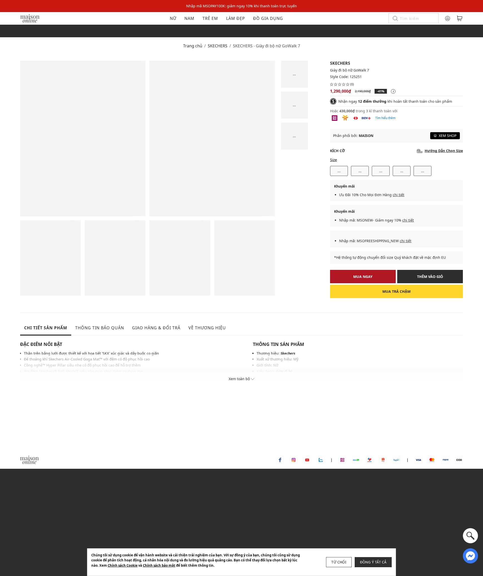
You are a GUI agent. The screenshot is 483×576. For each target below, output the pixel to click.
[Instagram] (293, 459)
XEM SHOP (447, 135)
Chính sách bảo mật (159, 565)
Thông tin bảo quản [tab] (99, 328)
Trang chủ (192, 46)
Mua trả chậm (396, 291)
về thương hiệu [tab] (207, 328)
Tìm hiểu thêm (385, 118)
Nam (189, 18)
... (339, 170)
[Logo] (30, 18)
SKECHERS (217, 46)
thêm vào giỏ (430, 276)
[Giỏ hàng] (459, 18)
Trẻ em (210, 18)
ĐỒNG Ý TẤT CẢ (373, 562)
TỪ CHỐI (338, 562)
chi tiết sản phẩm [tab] (45, 328)
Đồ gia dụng (268, 18)
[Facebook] (280, 459)
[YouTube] (307, 459)
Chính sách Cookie (123, 565)
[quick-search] (470, 535)
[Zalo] (321, 459)
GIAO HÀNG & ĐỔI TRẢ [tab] (156, 328)
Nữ (173, 18)
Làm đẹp (235, 18)
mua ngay (363, 276)
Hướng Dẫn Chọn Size (444, 151)
